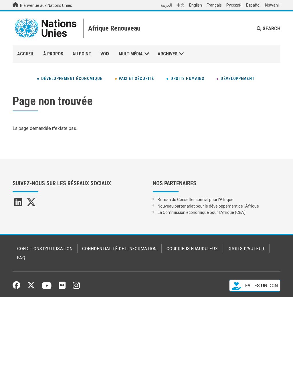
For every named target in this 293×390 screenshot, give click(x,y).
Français (214, 5)
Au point (81, 54)
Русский (233, 5)
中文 (181, 5)
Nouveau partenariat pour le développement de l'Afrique (208, 206)
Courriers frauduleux (192, 248)
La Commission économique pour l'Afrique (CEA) (202, 212)
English (195, 5)
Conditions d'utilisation (44, 248)
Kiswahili (272, 5)
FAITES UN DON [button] (261, 285)
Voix (105, 54)
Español (253, 5)
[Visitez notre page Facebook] (16, 287)
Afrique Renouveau (114, 28)
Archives (167, 54)
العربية (166, 5)
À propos (53, 54)
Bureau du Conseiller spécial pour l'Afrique (195, 199)
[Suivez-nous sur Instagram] (76, 287)
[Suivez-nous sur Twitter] (31, 287)
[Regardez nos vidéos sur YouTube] (47, 288)
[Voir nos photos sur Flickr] (62, 287)
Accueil (25, 54)
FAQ (21, 258)
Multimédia (131, 54)
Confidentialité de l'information (119, 248)
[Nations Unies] (46, 28)
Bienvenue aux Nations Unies (45, 5)
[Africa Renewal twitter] (31, 204)
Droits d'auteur (246, 248)
